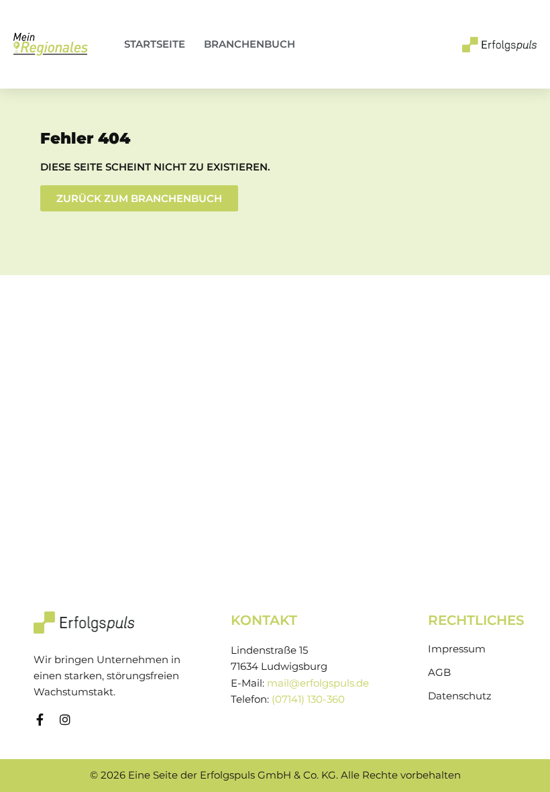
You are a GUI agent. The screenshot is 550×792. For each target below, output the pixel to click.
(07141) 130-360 (308, 699)
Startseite (154, 44)
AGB (439, 672)
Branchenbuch (249, 44)
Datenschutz (460, 696)
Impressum (457, 649)
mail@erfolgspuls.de (318, 683)
